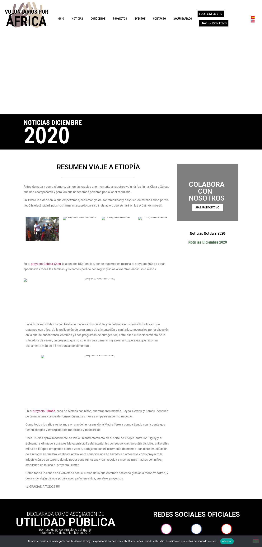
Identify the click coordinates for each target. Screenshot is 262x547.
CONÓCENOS (98, 18)
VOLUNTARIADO (183, 18)
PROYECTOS (120, 18)
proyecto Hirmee (44, 411)
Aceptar (227, 541)
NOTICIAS (77, 18)
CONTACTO (159, 18)
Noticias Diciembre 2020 (207, 242)
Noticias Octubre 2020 (207, 233)
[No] (256, 541)
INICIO (60, 18)
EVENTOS (140, 18)
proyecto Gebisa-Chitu (46, 264)
